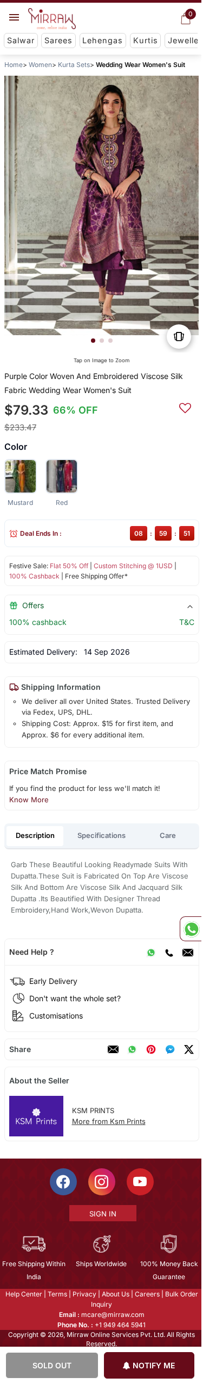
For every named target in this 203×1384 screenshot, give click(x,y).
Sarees (58, 40)
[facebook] (169, 1049)
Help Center (22, 1294)
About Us (114, 1294)
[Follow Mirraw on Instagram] (100, 1181)
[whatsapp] (131, 1049)
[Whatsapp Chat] (190, 928)
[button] (92, 340)
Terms (56, 1294)
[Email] (187, 952)
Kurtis (145, 40)
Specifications (101, 835)
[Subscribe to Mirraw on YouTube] (139, 1181)
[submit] (185, 406)
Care (168, 835)
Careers (146, 1294)
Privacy (83, 1294)
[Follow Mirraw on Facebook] (62, 1181)
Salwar (21, 40)
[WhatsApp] (150, 952)
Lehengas (102, 40)
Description (35, 835)
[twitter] (188, 1049)
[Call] (168, 952)
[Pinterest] (150, 1049)
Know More (28, 799)
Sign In (101, 1213)
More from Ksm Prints (108, 1121)
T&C (186, 622)
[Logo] (52, 19)
